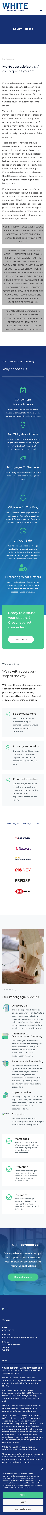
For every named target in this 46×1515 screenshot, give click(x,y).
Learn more (21, 639)
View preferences (23, 1509)
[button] (42, 1468)
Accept (23, 1495)
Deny (23, 1502)
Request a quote (23, 1277)
